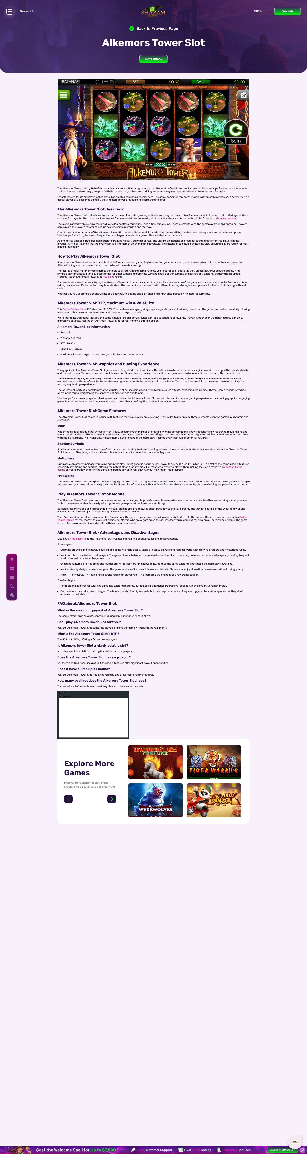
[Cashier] (12, 577)
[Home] (12, 559)
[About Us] (12, 586)
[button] (68, 799)
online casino (76, 538)
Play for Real (153, 58)
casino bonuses (227, 218)
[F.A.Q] (12, 595)
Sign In (258, 11)
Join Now (287, 11)
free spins (108, 276)
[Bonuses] (12, 568)
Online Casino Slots (74, 309)
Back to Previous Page (157, 28)
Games (24, 11)
